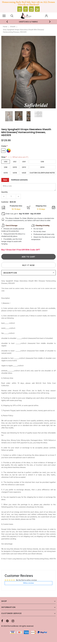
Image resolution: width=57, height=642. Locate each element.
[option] (29, 21)
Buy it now (28, 265)
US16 (6, 173)
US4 (24, 162)
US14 (42, 167)
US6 (42, 162)
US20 (24, 173)
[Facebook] (2, 620)
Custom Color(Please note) (42, 173)
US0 (5, 162)
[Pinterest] (7, 620)
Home (5, 26)
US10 (15, 167)
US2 (14, 162)
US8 (5, 167)
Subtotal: (5, 202)
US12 (24, 167)
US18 (15, 173)
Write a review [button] (28, 583)
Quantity (4, 192)
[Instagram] (13, 620)
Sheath (12, 26)
